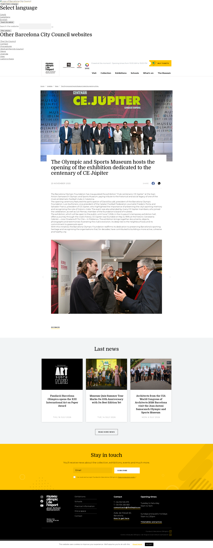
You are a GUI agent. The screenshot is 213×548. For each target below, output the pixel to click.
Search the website (9, 26)
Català (3, 14)
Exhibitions (121, 73)
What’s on (148, 73)
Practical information (85, 506)
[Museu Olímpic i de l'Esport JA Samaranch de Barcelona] (87, 68)
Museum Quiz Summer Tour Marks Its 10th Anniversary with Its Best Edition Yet (106, 399)
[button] (153, 183)
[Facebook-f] (41, 501)
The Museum (164, 73)
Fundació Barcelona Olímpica (157, 531)
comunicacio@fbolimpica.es (127, 507)
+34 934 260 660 (122, 505)
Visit (94, 73)
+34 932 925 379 (122, 502)
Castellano (5, 17)
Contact (78, 516)
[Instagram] (41, 496)
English (9, 4)
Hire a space (80, 511)
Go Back (55, 327)
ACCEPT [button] (149, 544)
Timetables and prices (151, 522)
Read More (137, 544)
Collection (106, 73)
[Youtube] (41, 505)
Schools (135, 73)
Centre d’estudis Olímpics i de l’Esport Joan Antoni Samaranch (144, 535)
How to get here (121, 518)
